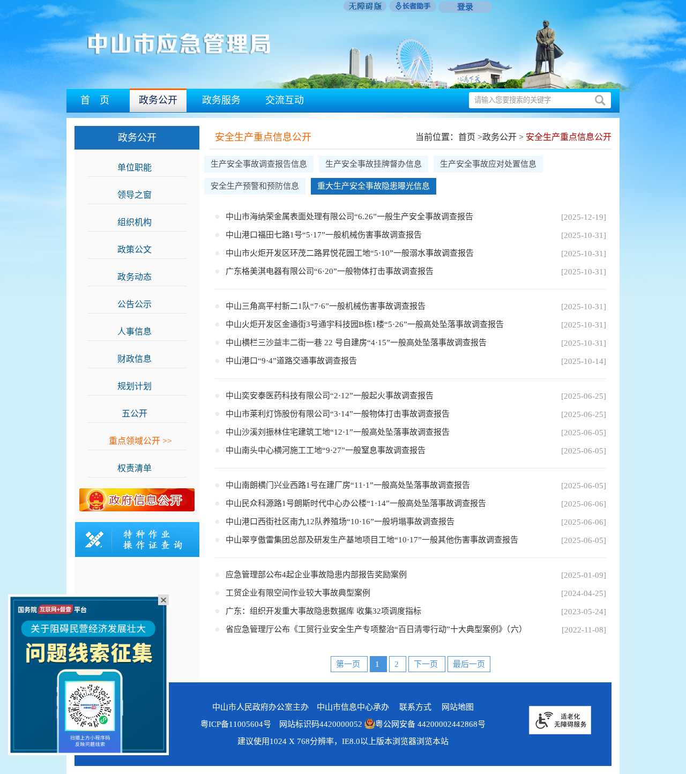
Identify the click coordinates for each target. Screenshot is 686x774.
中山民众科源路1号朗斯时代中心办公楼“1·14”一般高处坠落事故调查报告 (356, 503)
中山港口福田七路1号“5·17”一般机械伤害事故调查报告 (324, 234)
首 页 (94, 100)
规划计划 (140, 386)
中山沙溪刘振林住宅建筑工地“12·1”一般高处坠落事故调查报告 (338, 432)
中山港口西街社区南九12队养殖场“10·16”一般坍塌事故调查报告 (340, 521)
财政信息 (140, 358)
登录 (465, 7)
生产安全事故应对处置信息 (488, 164)
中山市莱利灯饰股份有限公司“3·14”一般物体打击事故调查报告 (338, 414)
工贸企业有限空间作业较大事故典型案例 (298, 593)
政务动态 (140, 276)
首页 (466, 137)
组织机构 (140, 222)
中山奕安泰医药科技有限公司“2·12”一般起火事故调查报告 (330, 395)
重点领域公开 (140, 440)
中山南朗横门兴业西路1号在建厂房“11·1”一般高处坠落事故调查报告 (348, 485)
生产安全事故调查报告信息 (259, 164)
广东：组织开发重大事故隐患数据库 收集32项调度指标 (323, 611)
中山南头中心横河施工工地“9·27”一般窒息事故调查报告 (326, 450)
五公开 (140, 413)
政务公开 (158, 100)
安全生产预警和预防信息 (255, 186)
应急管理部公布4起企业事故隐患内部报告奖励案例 (316, 574)
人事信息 (140, 331)
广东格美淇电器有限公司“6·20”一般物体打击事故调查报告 (330, 271)
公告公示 (140, 304)
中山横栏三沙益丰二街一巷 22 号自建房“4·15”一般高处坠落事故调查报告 (356, 342)
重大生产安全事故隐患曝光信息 (373, 186)
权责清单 (140, 468)
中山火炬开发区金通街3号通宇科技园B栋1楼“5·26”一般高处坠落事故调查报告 (365, 324)
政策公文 (140, 249)
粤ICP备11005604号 (235, 724)
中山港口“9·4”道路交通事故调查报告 (291, 360)
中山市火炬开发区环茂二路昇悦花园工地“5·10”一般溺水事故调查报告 (350, 253)
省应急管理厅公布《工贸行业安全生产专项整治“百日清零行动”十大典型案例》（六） (376, 629)
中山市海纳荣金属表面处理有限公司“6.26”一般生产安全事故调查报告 (349, 216)
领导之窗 (140, 194)
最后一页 (469, 664)
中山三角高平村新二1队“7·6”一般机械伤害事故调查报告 (326, 306)
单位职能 (140, 167)
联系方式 (415, 707)
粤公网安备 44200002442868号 (430, 724)
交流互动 (284, 100)
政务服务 (221, 100)
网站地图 (458, 707)
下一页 (427, 664)
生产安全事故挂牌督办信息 (373, 164)
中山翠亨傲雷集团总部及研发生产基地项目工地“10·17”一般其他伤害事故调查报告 (372, 539)
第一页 (349, 664)
